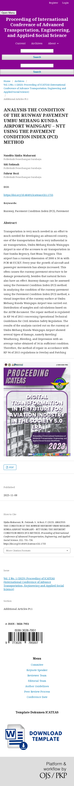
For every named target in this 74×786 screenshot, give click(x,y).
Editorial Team (37, 681)
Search (37, 57)
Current (20, 43)
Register (53, 2)
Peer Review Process (37, 691)
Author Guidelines (37, 686)
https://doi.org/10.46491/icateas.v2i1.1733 (28, 195)
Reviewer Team (37, 675)
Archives (36, 43)
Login (65, 2)
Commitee (37, 664)
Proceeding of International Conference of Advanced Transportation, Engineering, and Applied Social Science (37, 27)
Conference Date (37, 697)
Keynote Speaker (37, 670)
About (52, 43)
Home (7, 81)
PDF (11, 467)
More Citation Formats (18, 550)
